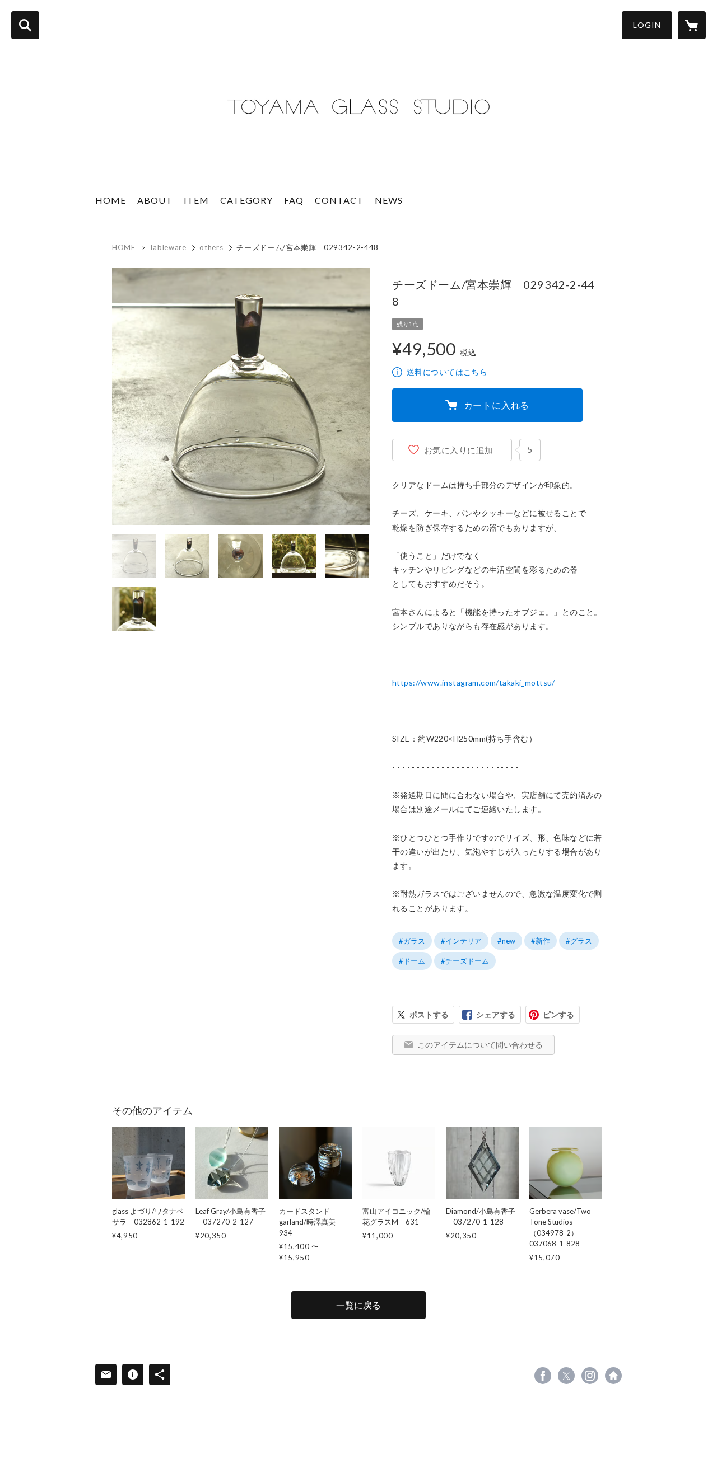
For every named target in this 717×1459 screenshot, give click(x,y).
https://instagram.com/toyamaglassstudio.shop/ (589, 1375)
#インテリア (461, 940)
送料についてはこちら (447, 372)
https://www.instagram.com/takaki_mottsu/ (473, 682)
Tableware (168, 247)
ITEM (196, 200)
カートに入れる (497, 405)
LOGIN (647, 25)
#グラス (579, 940)
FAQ (294, 200)
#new (506, 940)
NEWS (389, 200)
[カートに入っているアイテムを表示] (692, 25)
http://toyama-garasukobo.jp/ (613, 1375)
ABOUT (155, 200)
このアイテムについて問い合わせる (480, 1044)
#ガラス (412, 940)
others (211, 247)
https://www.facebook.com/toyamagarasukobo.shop (542, 1375)
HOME (110, 200)
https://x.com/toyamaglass (566, 1375)
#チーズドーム (465, 960)
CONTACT (339, 200)
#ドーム (412, 960)
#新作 (540, 940)
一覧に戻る (358, 1305)
